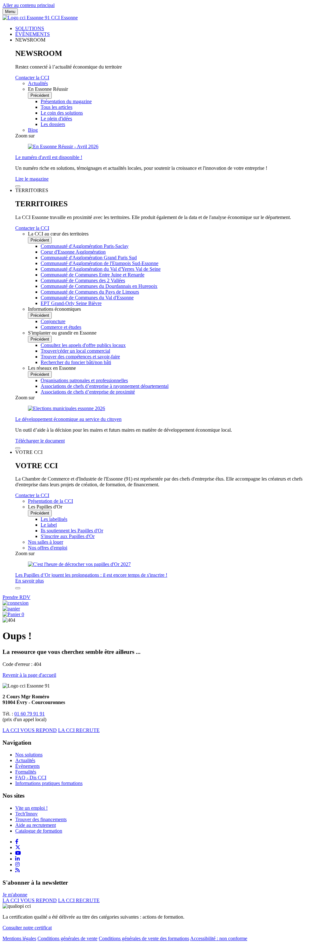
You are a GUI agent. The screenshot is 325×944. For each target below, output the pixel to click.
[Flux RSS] (17, 870)
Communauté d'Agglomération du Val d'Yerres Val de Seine (101, 269)
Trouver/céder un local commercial (75, 351)
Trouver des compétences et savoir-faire (80, 356)
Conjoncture (53, 321)
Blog (33, 130)
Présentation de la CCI (50, 501)
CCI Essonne (64, 17)
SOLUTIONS (29, 28)
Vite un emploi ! (31, 808)
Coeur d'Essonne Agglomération (73, 252)
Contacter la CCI (32, 77)
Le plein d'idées (56, 118)
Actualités (38, 83)
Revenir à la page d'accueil (29, 675)
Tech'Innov (26, 813)
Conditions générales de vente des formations (144, 938)
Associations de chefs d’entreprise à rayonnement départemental (105, 386)
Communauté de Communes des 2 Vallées (83, 280)
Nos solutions (29, 754)
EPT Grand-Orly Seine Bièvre (71, 303)
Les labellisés (54, 519)
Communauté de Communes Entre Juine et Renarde (92, 274)
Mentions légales (19, 938)
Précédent (39, 95)
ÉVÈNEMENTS (32, 34)
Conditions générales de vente (67, 938)
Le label (49, 525)
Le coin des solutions (62, 113)
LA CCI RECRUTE (79, 730)
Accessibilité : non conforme (218, 938)
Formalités (25, 771)
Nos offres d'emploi (47, 547)
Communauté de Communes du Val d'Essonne (87, 297)
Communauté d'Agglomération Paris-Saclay (85, 246)
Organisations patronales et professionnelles (84, 380)
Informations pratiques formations (49, 783)
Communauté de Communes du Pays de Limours (90, 292)
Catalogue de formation (38, 831)
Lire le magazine (32, 179)
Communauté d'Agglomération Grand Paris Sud (89, 257)
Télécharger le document (40, 440)
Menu (10, 11)
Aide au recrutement (35, 825)
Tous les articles (56, 107)
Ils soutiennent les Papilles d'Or (72, 530)
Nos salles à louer (45, 542)
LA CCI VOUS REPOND (30, 730)
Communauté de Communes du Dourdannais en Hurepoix (99, 286)
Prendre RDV (16, 597)
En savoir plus (29, 580)
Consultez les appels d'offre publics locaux (83, 345)
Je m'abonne (15, 894)
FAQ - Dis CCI (30, 777)
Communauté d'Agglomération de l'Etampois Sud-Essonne (99, 263)
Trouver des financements (41, 819)
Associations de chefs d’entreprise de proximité (88, 392)
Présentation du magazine (66, 101)
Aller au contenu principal (29, 5)
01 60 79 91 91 (29, 713)
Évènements (27, 766)
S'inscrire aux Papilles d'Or (68, 536)
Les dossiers (53, 124)
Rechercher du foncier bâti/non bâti (76, 362)
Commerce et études (61, 327)
